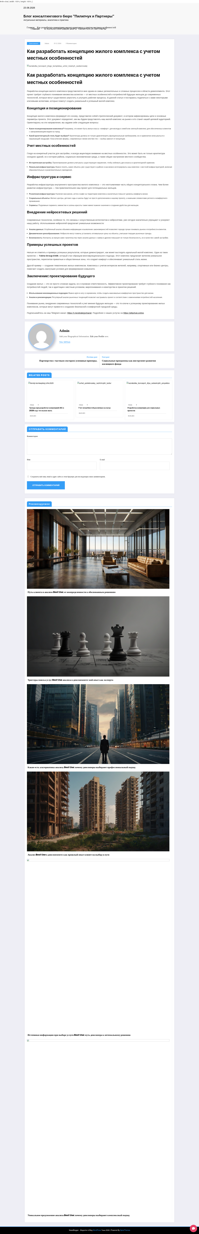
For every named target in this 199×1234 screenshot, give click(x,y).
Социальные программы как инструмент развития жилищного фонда (129, 362)
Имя (28, 460)
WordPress (97, 1230)
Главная (35, 28)
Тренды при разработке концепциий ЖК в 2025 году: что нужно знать (46, 409)
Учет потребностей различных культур (94, 407)
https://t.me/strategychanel (79, 312)
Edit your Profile (97, 336)
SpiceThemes (125, 1230)
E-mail (102, 460)
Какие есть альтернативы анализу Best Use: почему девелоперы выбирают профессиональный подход (81, 767)
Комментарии (32, 436)
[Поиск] (113, 27)
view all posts (64, 342)
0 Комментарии (71, 43)
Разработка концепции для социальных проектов (143, 409)
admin (47, 43)
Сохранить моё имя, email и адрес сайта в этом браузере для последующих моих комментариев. (67, 477)
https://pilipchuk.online (133, 312)
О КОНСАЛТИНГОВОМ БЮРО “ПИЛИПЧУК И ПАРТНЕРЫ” (75, 28)
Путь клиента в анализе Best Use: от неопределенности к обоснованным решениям (72, 592)
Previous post (92, 357)
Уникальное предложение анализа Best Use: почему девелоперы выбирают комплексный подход (78, 1215)
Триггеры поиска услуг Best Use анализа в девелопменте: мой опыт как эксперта (70, 680)
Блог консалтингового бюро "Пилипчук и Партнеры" (68, 15)
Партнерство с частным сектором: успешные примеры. (68, 360)
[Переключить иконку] (26, 28)
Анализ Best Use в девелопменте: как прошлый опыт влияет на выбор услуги (68, 854)
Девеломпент (33, 43)
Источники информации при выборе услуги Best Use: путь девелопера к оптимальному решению (79, 1035)
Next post (105, 357)
